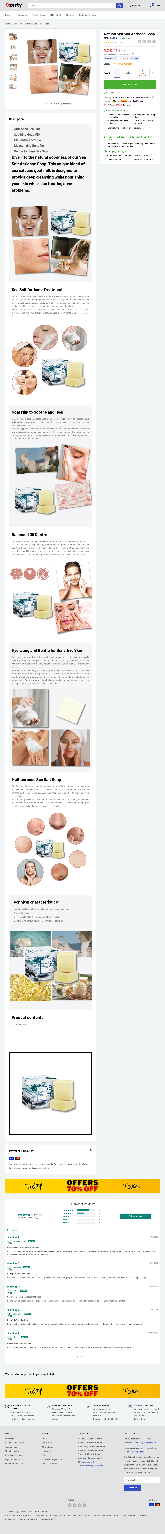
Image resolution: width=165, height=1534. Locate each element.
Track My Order (38, 15)
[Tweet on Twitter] (149, 41)
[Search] (119, 5)
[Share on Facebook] (139, 41)
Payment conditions (14, 1459)
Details (129, 146)
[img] (13, 1237)
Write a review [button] (135, 1216)
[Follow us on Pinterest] (74, 1505)
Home (7, 24)
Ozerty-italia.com (136, 1451)
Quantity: (108, 72)
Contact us (22, 15)
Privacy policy (11, 1438)
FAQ (43, 1455)
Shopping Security (116, 151)
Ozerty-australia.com (146, 1442)
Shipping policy (12, 1451)
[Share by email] (154, 41)
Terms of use (11, 1447)
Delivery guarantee (116, 110)
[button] (109, 42)
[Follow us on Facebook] (70, 1505)
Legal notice (47, 1451)
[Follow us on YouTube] (79, 1505)
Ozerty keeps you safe (52, 1459)
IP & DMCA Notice (49, 1463)
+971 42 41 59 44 (139, 1515)
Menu (7, 15)
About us (70, 15)
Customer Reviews (87, 15)
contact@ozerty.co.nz (94, 1465)
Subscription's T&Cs (14, 1463)
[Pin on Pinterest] (144, 41)
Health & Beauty (116, 38)
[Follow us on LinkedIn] (84, 1505)
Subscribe (132, 1487)
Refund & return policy (15, 1455)
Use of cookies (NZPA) (15, 1442)
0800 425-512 (55, 15)
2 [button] (81, 1357)
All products (17, 24)
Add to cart (129, 84)
